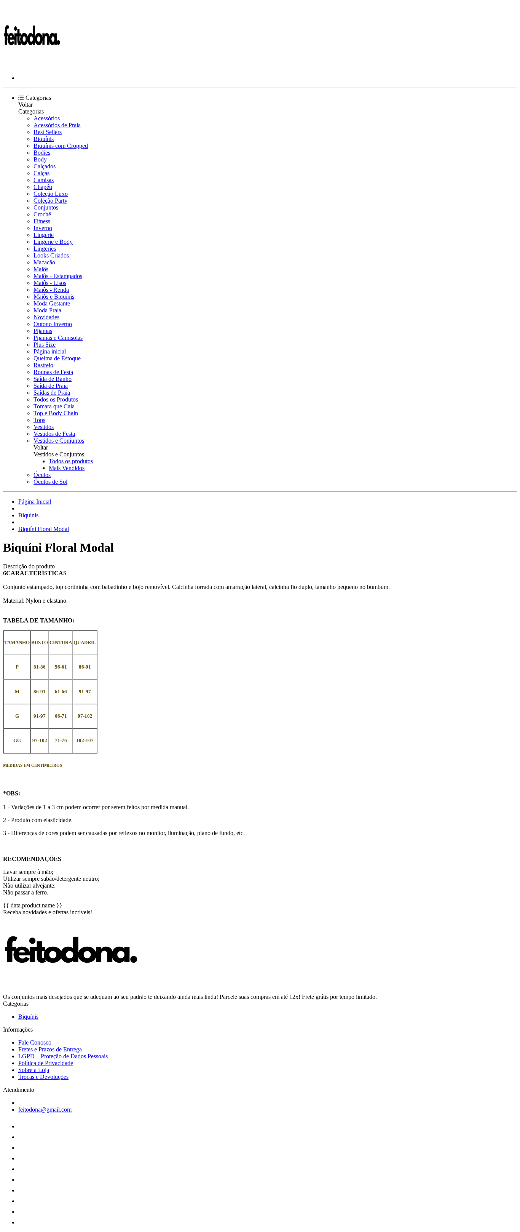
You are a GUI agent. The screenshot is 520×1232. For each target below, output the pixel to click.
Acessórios (46, 118)
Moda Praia (47, 310)
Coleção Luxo (50, 193)
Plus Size (44, 344)
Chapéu (42, 187)
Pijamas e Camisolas (58, 337)
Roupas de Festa (53, 372)
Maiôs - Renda (51, 289)
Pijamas (42, 331)
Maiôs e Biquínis (53, 296)
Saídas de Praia (51, 392)
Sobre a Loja (33, 1070)
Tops (39, 420)
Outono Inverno (52, 324)
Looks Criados (51, 255)
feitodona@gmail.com (45, 1109)
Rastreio (43, 365)
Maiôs (40, 269)
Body (40, 159)
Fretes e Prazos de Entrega (50, 1049)
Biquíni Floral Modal (43, 529)
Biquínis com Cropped (60, 145)
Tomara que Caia (54, 406)
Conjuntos (45, 207)
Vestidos (43, 427)
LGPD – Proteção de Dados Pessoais (63, 1056)
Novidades (46, 317)
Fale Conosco (34, 1042)
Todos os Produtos (55, 399)
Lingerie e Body (53, 241)
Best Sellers (47, 132)
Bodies (41, 152)
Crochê (42, 214)
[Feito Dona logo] (31, 65)
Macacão (44, 262)
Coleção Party (50, 200)
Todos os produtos (71, 461)
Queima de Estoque (57, 358)
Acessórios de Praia (57, 125)
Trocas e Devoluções (43, 1077)
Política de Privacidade (45, 1063)
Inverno (42, 228)
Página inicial (49, 351)
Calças (41, 173)
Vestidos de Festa (54, 433)
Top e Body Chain (55, 413)
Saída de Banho (52, 379)
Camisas (43, 180)
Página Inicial (34, 501)
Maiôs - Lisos (49, 283)
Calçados (44, 166)
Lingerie (43, 235)
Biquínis (43, 139)
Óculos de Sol (50, 481)
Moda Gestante (51, 303)
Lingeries (44, 248)
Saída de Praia (50, 385)
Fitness (41, 221)
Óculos (42, 475)
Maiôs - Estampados (57, 276)
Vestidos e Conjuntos (58, 440)
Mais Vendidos (67, 468)
